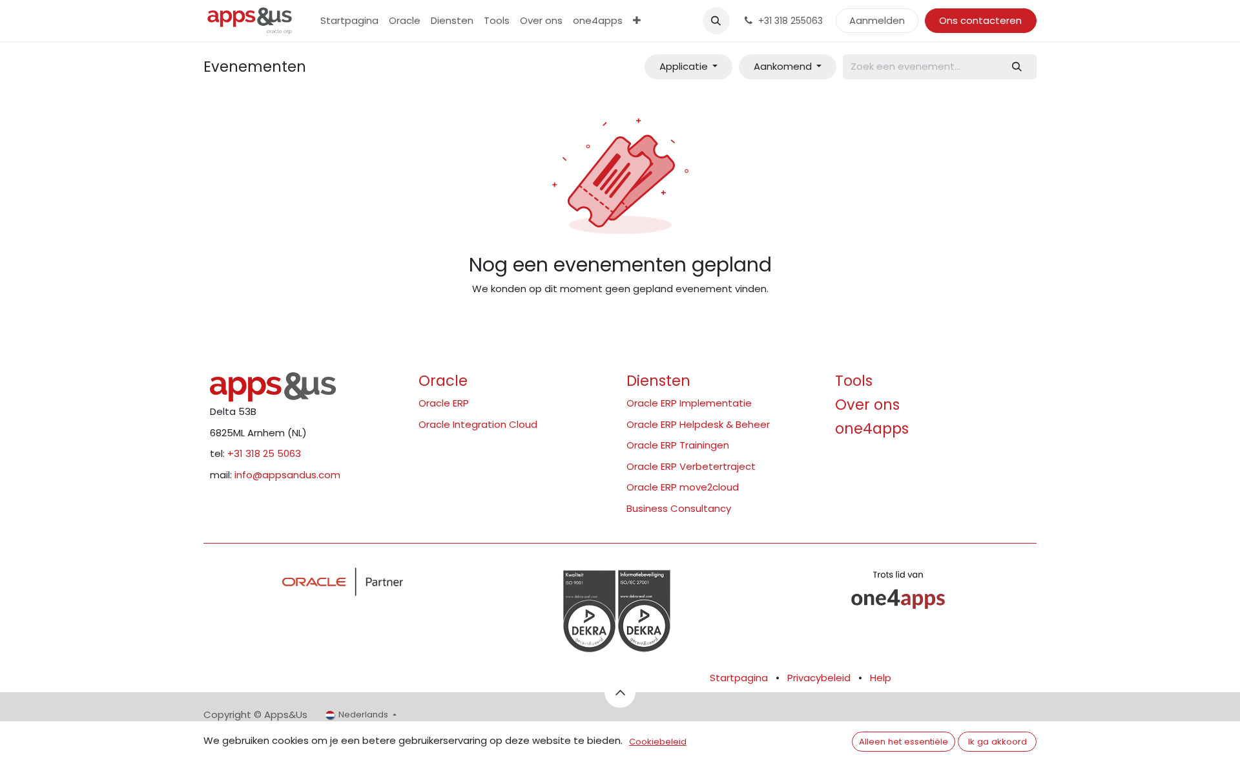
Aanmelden (877, 20)
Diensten (658, 380)
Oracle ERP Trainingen (677, 445)
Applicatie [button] (684, 66)
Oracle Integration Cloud (477, 424)
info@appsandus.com (287, 475)
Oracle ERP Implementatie (689, 403)
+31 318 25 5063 (264, 453)
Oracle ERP (443, 403)
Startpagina (739, 677)
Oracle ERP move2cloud (682, 487)
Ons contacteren (980, 20)
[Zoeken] (1017, 66)
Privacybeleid (819, 677)
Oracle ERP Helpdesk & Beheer (698, 424)
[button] (716, 20)
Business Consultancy (678, 508)
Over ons (867, 404)
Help (880, 677)
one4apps (872, 428)
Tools (854, 380)
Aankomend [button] (784, 66)
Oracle (443, 380)
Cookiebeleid (658, 742)
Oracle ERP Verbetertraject (691, 466)
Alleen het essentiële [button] (903, 742)
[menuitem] (349, 21)
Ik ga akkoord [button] (997, 742)
